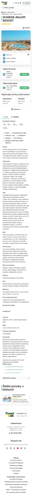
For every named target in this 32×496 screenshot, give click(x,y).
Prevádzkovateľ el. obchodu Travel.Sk (16, 482)
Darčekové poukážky (16, 465)
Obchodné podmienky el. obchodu (16, 484)
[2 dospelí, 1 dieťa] (9, 124)
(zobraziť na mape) (17, 14)
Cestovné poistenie (16, 487)
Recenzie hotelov (16, 460)
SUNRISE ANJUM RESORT (14, 19)
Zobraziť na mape (9, 378)
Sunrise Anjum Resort (13, 373)
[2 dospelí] (4, 124)
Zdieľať (27, 28)
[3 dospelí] (21, 124)
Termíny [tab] (16, 117)
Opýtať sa (17, 109)
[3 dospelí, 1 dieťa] (6, 127)
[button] (28, 40)
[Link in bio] (20, 3)
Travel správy (16, 471)
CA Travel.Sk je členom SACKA (16, 492)
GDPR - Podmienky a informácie (16, 490)
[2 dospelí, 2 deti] (15, 124)
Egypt (4, 12)
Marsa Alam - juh (7, 14)
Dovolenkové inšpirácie (16, 463)
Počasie (16, 473)
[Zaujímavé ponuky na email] (18, 3)
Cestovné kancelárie (16, 468)
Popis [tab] (6, 117)
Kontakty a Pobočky (16, 479)
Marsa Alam (11, 12)
